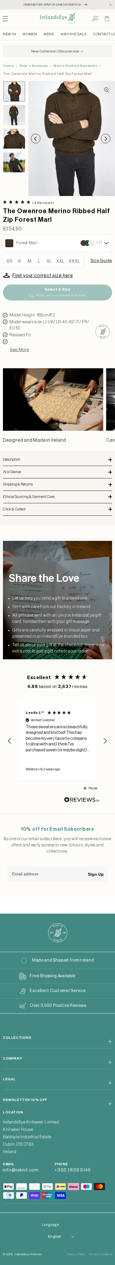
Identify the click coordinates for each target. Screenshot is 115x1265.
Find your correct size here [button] (42, 275)
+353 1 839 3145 (73, 1170)
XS (9, 261)
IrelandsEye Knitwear (28, 1254)
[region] (57, 741)
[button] (95, 19)
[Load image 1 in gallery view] (14, 91)
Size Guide (101, 261)
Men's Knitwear (34, 65)
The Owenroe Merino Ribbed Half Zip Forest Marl (47, 73)
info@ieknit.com (20, 1170)
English (54, 1236)
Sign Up (96, 874)
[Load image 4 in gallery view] (14, 162)
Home (8, 65)
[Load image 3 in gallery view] (14, 139)
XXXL (74, 261)
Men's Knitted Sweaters (75, 65)
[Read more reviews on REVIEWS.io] (81, 801)
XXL (60, 261)
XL (49, 261)
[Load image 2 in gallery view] (14, 115)
